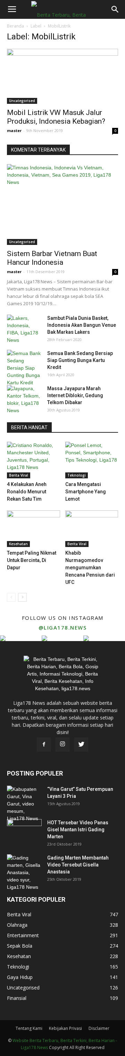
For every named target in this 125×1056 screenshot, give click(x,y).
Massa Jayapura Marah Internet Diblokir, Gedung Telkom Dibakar (75, 395)
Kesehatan (18, 543)
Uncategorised (22, 100)
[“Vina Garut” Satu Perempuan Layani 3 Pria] (24, 804)
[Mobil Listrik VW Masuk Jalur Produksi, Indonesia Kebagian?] (62, 76)
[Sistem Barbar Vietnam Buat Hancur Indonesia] (62, 204)
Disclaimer (99, 1028)
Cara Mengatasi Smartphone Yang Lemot (85, 491)
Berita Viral (18, 475)
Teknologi (76, 475)
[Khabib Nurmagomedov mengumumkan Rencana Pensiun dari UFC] (91, 528)
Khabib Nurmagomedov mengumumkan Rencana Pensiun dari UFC (90, 567)
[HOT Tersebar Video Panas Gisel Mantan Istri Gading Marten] (24, 831)
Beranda (15, 26)
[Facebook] (44, 744)
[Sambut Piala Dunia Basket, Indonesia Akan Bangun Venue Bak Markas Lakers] (24, 329)
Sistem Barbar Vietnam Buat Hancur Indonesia (52, 258)
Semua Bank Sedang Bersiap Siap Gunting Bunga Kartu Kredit (80, 360)
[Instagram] (62, 744)
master (14, 130)
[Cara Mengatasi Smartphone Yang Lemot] (91, 460)
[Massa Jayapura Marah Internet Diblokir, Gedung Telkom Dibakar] (24, 399)
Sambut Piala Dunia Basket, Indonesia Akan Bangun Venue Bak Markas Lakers (81, 325)
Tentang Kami (29, 1028)
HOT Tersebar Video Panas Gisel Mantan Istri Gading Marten (77, 829)
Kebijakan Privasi (65, 1028)
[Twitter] (81, 744)
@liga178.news (63, 627)
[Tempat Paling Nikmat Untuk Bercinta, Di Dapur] (33, 528)
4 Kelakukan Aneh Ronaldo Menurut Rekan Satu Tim (27, 491)
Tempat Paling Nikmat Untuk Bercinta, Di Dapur (31, 560)
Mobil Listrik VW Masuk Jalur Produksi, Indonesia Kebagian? (56, 116)
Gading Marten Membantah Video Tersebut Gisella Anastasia (78, 864)
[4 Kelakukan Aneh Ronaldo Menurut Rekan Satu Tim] (33, 460)
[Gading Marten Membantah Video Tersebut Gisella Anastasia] (24, 872)
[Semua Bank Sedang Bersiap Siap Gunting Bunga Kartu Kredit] (24, 368)
